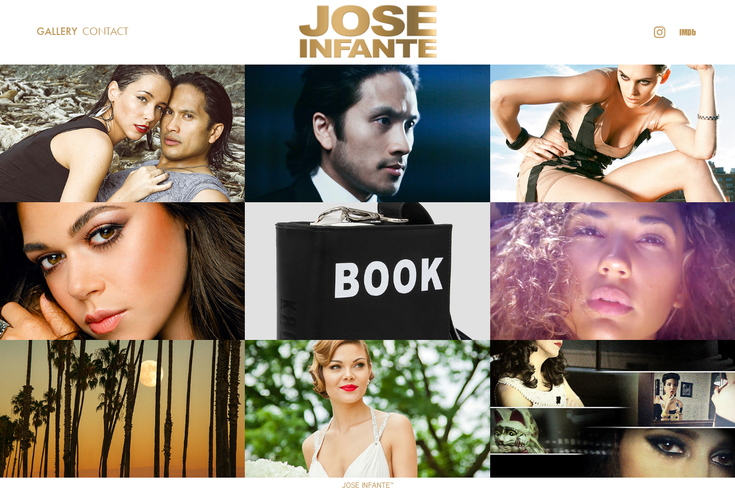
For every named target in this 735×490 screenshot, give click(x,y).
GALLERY (57, 31)
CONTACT (105, 31)
